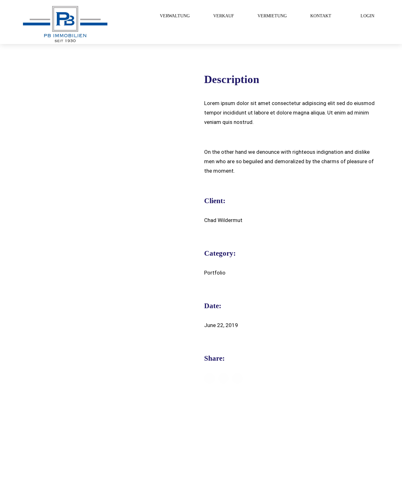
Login (367, 16)
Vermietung (272, 16)
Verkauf (223, 16)
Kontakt (320, 16)
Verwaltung (175, 16)
